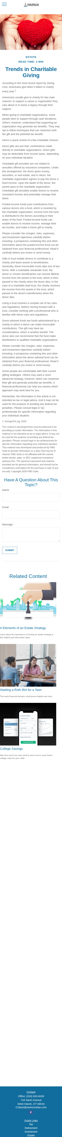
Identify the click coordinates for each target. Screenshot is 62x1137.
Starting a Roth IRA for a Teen (21, 690)
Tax (31, 1124)
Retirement (31, 1128)
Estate (31, 1135)
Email (5, 507)
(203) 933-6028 (35, 1096)
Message (7, 524)
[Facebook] (31, 1112)
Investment (31, 1131)
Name (5, 490)
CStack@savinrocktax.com (31, 1107)
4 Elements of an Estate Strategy (23, 628)
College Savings (11, 748)
